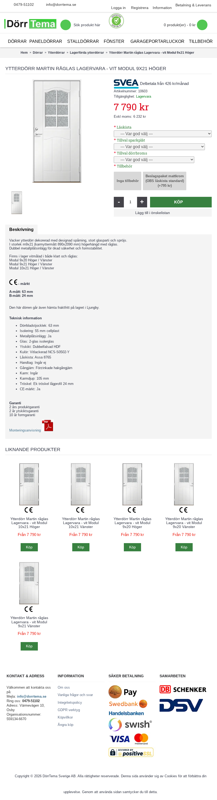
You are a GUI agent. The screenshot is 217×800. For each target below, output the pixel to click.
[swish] (130, 730)
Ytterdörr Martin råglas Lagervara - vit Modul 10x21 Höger (29, 523)
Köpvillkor (65, 717)
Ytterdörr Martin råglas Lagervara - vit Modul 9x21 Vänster (29, 622)
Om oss (64, 687)
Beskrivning (21, 229)
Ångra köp (65, 725)
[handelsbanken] (126, 716)
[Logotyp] (30, 25)
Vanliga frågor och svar (75, 695)
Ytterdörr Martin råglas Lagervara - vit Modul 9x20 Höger (132, 523)
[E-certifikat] (116, 21)
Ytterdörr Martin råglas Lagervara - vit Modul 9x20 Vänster (184, 523)
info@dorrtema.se (61, 4)
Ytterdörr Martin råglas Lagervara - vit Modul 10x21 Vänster (81, 523)
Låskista (124, 127)
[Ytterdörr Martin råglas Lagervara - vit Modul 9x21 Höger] (56, 131)
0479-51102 (24, 4)
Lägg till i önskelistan (152, 213)
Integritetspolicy (70, 702)
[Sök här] (65, 25)
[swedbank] (128, 707)
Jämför (187, 213)
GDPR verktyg (69, 710)
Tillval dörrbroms (132, 153)
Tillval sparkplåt (131, 140)
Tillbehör (124, 166)
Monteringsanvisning (25, 430)
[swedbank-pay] (122, 697)
